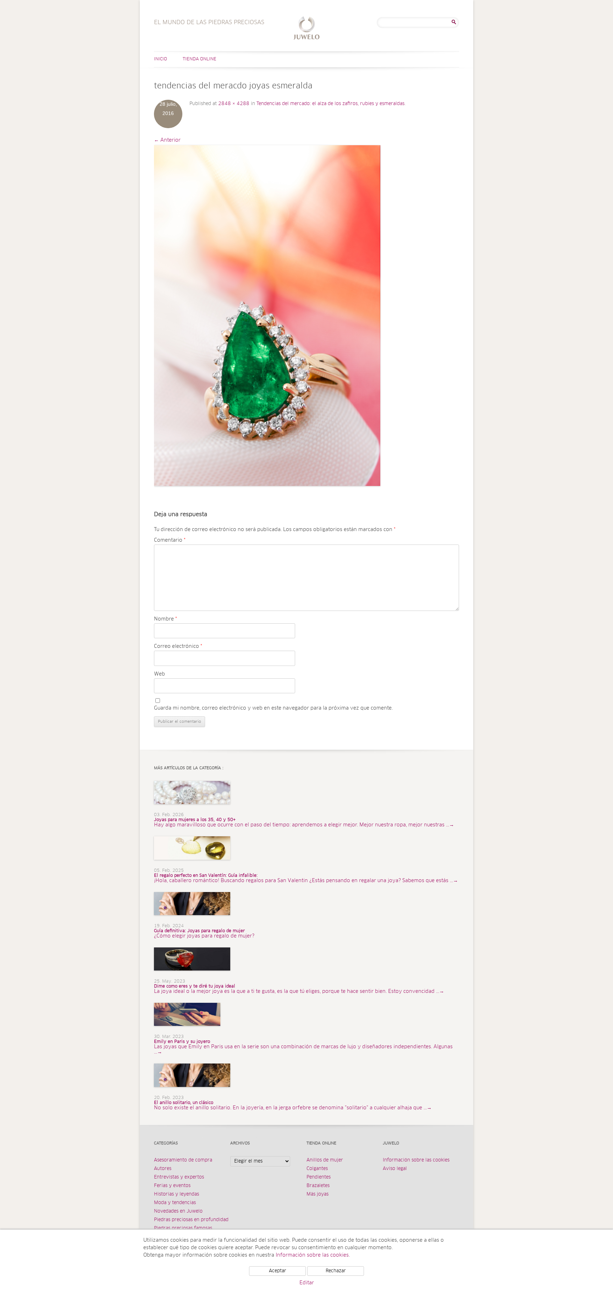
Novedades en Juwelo (178, 1211)
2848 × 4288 (233, 104)
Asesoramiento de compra (183, 1160)
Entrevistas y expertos (179, 1177)
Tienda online (199, 59)
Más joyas (317, 1194)
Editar (306, 1282)
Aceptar (277, 1271)
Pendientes (318, 1177)
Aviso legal (395, 1168)
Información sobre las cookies (416, 1160)
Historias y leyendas (176, 1194)
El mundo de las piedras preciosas (306, 29)
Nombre (165, 619)
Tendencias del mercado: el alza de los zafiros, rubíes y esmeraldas (330, 104)
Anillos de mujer (324, 1160)
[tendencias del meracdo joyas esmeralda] (267, 315)
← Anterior (167, 140)
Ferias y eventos (172, 1186)
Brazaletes (318, 1186)
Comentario (170, 540)
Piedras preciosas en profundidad (191, 1220)
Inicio (160, 59)
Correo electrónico (178, 646)
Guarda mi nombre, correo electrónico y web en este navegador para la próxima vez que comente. (273, 708)
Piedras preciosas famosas (183, 1228)
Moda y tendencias (175, 1203)
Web (159, 674)
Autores (162, 1168)
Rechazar (336, 1271)
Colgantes (317, 1168)
